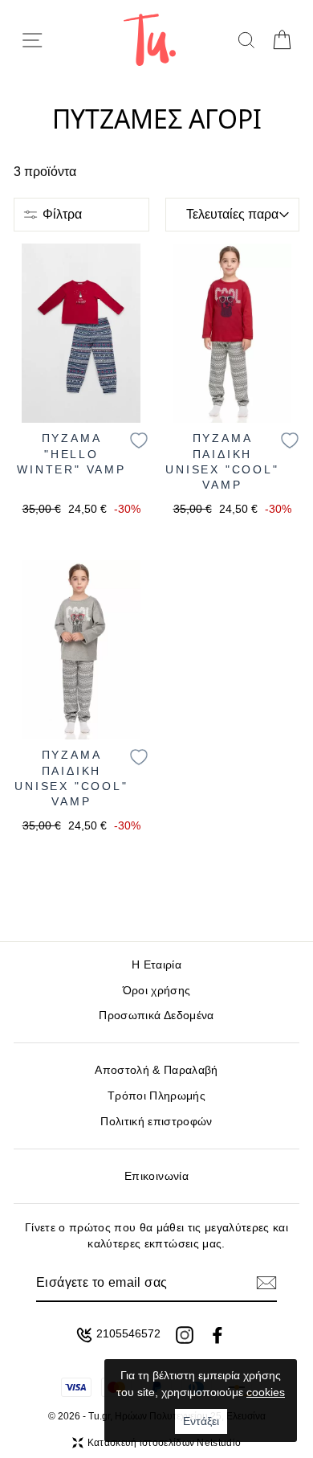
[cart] (281, 40)
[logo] (150, 40)
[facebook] (217, 1335)
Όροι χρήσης (157, 991)
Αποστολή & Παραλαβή (156, 1070)
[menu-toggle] (32, 40)
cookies (265, 1392)
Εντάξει (201, 1421)
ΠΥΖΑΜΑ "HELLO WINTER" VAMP (71, 454)
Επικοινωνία (156, 1176)
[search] (246, 40)
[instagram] (184, 1335)
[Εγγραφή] (266, 1282)
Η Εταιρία (156, 965)
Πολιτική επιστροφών (156, 1122)
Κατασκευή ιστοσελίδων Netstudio (164, 1442)
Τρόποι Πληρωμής (156, 1096)
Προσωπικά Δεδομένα (156, 1016)
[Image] (81, 333)
